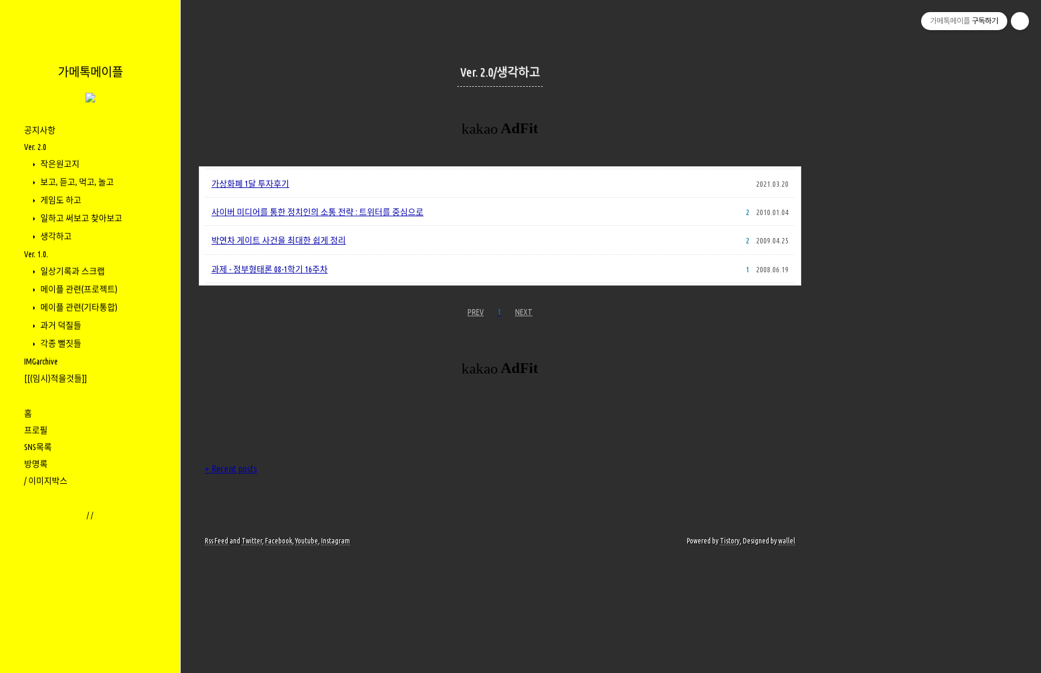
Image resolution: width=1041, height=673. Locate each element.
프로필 (36, 430)
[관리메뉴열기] (1020, 21)
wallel (786, 541)
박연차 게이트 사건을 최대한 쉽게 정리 (278, 240)
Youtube (306, 541)
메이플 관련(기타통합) (78, 307)
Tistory (730, 541)
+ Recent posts (231, 468)
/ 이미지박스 (45, 481)
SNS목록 (38, 447)
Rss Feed (216, 541)
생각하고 (55, 236)
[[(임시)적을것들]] (55, 378)
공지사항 (39, 130)
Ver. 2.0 (35, 147)
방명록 (36, 464)
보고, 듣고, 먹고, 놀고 (76, 182)
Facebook (278, 541)
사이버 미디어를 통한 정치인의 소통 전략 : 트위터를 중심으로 (317, 212)
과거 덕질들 (60, 325)
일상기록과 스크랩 (72, 271)
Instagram (335, 541)
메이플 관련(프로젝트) (78, 289)
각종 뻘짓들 (60, 343)
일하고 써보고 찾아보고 (80, 218)
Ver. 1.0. (36, 254)
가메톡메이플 (90, 72)
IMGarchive (41, 361)
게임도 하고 (60, 200)
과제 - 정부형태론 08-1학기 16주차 (269, 269)
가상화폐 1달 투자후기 (250, 184)
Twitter (252, 541)
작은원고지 (59, 164)
